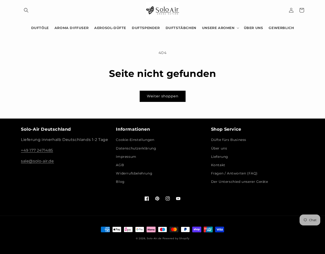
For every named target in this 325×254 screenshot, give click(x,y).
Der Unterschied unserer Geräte (239, 181)
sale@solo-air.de (37, 161)
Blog (120, 181)
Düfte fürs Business (228, 140)
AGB (120, 165)
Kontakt (218, 165)
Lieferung (219, 156)
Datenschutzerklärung (136, 148)
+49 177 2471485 (37, 150)
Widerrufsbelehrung (134, 173)
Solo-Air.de (154, 238)
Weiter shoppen (162, 96)
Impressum (126, 156)
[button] (26, 10)
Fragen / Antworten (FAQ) (234, 173)
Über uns (219, 148)
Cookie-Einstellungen (135, 140)
